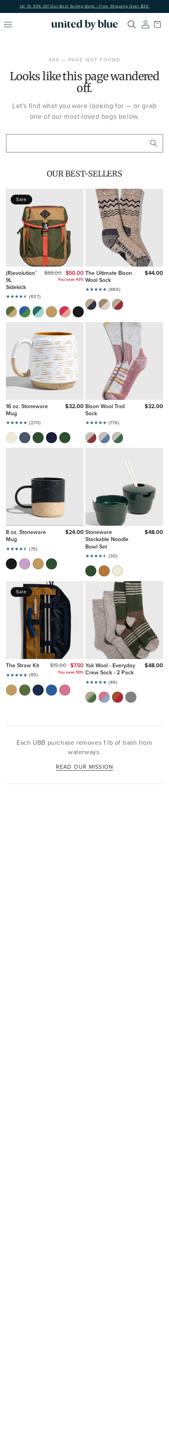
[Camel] (51, 311)
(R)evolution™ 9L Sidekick (19, 280)
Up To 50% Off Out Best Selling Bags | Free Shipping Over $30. (85, 6)
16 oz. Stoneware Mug (27, 410)
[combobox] (84, 143)
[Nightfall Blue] (51, 437)
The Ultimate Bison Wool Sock (108, 277)
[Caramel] (104, 570)
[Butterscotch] (38, 563)
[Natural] (104, 304)
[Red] (117, 304)
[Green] (117, 437)
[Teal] (38, 311)
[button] (159, 24)
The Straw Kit (22, 665)
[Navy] (90, 304)
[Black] (78, 311)
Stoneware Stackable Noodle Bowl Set (107, 539)
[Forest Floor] (64, 437)
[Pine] (38, 437)
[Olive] (11, 311)
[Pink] (64, 311)
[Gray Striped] (130, 697)
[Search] (132, 24)
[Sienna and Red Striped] (117, 697)
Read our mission (84, 767)
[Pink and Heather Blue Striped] (104, 697)
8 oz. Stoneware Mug (26, 536)
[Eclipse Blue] (24, 437)
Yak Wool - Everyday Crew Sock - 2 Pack (110, 669)
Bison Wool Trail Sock (105, 410)
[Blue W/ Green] (24, 311)
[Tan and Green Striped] (90, 697)
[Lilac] (24, 563)
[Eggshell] (11, 437)
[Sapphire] (51, 690)
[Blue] (104, 437)
